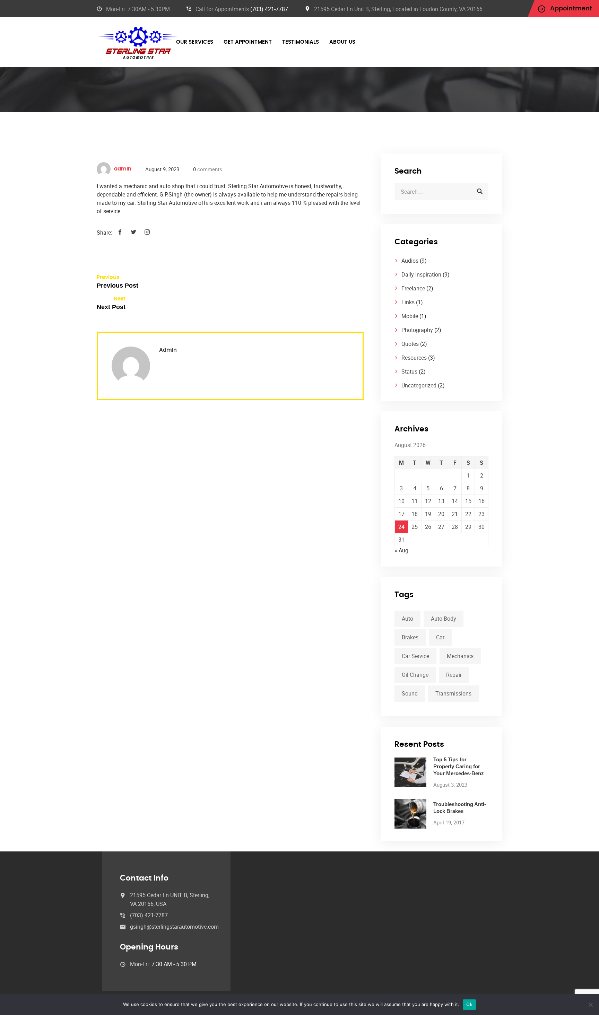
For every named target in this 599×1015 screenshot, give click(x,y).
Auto (407, 618)
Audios (409, 260)
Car (440, 637)
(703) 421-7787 (269, 9)
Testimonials (300, 42)
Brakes (410, 637)
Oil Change (415, 675)
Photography (417, 330)
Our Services (194, 42)
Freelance (413, 288)
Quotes (410, 344)
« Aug (401, 550)
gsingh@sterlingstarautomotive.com (174, 926)
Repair (454, 675)
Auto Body (443, 618)
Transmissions (453, 693)
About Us (342, 42)
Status (409, 371)
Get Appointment (248, 42)
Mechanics (460, 656)
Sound (410, 693)
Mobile (409, 316)
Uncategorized (418, 385)
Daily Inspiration (421, 274)
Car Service (415, 656)
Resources (414, 357)
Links (408, 302)
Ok (469, 1004)
